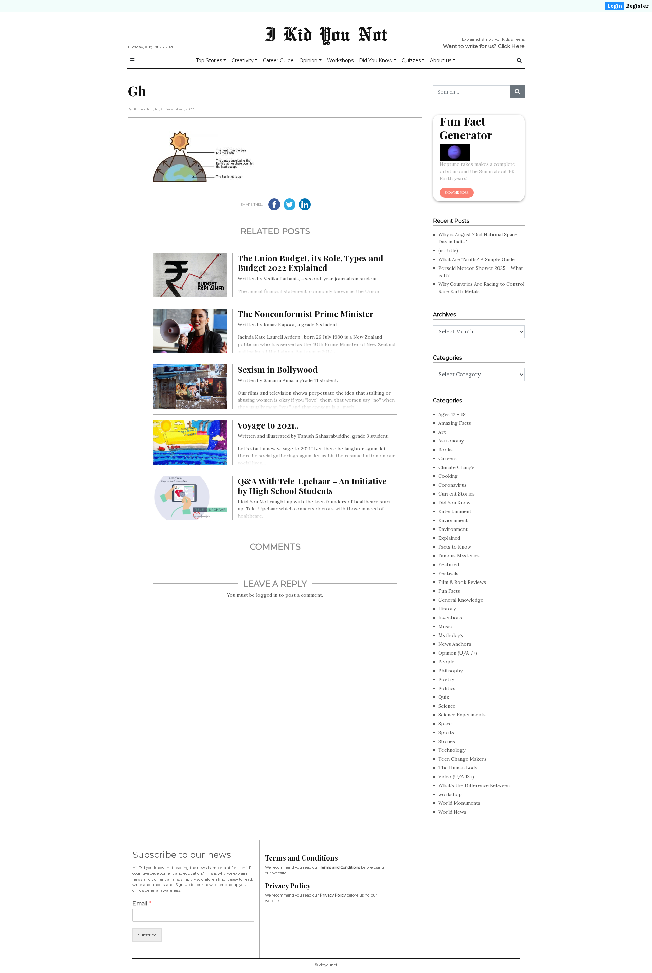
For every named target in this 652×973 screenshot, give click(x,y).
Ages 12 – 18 (452, 414)
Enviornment (453, 520)
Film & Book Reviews (462, 582)
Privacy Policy (333, 895)
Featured (448, 564)
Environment (453, 529)
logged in (266, 595)
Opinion (308, 60)
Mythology (450, 635)
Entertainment (454, 511)
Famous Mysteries (459, 556)
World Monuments (459, 803)
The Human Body (457, 768)
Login (614, 6)
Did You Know (375, 60)
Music (445, 626)
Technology (451, 750)
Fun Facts (449, 591)
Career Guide (278, 60)
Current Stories (456, 494)
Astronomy (451, 441)
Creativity (243, 60)
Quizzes (411, 60)
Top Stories (209, 60)
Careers (447, 458)
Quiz (443, 697)
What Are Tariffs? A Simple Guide (476, 259)
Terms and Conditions (340, 867)
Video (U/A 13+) (456, 777)
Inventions (450, 617)
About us (440, 60)
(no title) (448, 250)
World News (452, 812)
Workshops (340, 60)
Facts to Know (454, 547)
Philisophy (450, 670)
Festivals (448, 573)
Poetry (446, 679)
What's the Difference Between (474, 785)
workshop (450, 794)
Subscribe (147, 935)
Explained (449, 538)
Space (445, 723)
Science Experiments (462, 715)
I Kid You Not (326, 33)
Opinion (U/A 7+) (457, 653)
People (446, 662)
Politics (446, 688)
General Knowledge (460, 600)
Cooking (448, 476)
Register (637, 6)
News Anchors (454, 644)
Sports (446, 732)
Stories (446, 741)
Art (442, 432)
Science (446, 706)
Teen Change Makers (462, 759)
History (447, 609)
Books (445, 450)
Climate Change (456, 467)
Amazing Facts (454, 423)
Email (141, 903)
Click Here (511, 46)
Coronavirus (452, 485)
